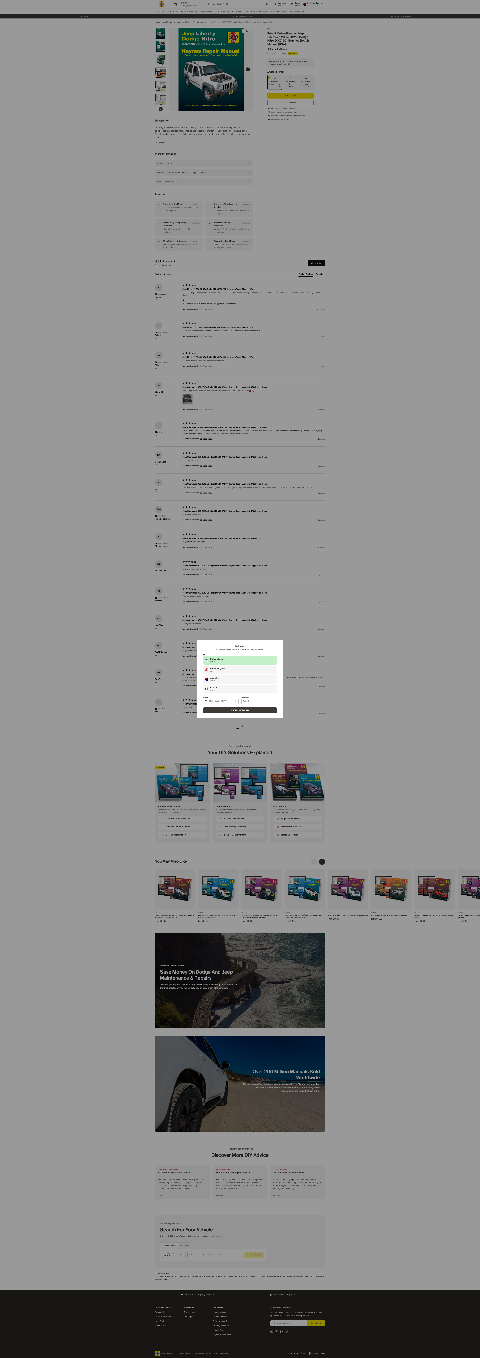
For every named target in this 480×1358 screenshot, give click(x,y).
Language (245, 697)
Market (205, 697)
